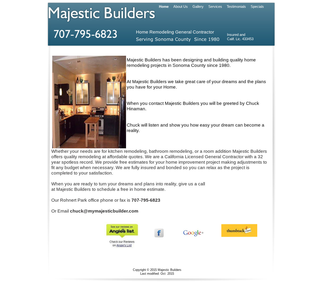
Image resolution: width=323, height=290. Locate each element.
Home (164, 7)
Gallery (198, 7)
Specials (257, 7)
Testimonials (236, 7)
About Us (180, 7)
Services (215, 7)
